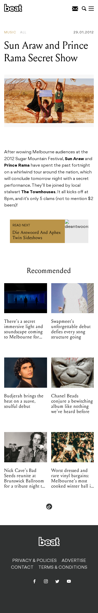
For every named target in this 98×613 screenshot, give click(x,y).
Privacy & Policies (34, 561)
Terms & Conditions (62, 568)
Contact (22, 568)
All (23, 32)
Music (10, 32)
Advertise (74, 561)
